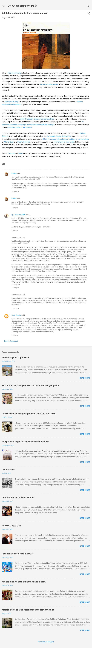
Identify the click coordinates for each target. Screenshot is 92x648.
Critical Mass (8, 469)
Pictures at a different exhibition (18, 497)
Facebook (11, 153)
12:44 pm (15, 288)
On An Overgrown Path (22, 5)
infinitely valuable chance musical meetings (37, 119)
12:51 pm (15, 308)
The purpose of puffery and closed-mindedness (25, 441)
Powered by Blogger (46, 642)
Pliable (14, 173)
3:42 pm (15, 208)
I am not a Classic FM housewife (18, 553)
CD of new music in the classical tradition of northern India (66, 139)
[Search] (88, 6)
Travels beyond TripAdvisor (15, 357)
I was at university (14, 73)
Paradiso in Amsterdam (49, 84)
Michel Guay (9, 142)
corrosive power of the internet (19, 127)
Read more (85, 378)
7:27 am (15, 335)
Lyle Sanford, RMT (19, 215)
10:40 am (15, 191)
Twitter (20, 153)
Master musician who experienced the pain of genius (28, 609)
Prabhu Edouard (23, 142)
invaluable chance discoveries (59, 136)
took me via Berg (11, 102)
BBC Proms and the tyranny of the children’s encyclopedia (30, 385)
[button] (88, 13)
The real (11, 525)
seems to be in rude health (64, 142)
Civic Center (16, 315)
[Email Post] (3, 165)
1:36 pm (15, 230)
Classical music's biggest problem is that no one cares (28, 413)
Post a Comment (11, 341)
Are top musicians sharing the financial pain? (24, 581)
